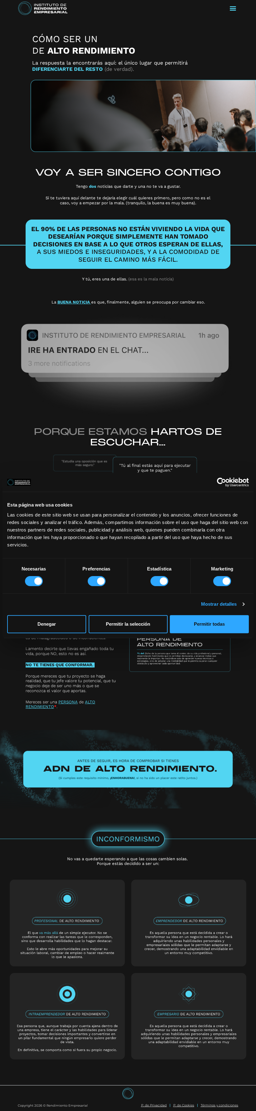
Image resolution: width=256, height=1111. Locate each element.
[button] (233, 8)
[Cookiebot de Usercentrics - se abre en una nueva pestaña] (221, 482)
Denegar (46, 624)
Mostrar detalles (219, 604)
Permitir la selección (128, 624)
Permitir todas (209, 624)
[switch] (97, 581)
